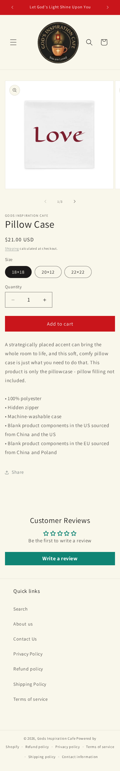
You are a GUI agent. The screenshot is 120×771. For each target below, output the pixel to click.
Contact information (80, 756)
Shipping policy (42, 756)
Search (20, 609)
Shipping (12, 248)
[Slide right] (74, 201)
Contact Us (25, 639)
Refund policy (28, 669)
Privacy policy (67, 746)
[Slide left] (45, 201)
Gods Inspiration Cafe (56, 738)
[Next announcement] (107, 7)
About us (23, 624)
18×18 (18, 272)
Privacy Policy (27, 654)
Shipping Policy (29, 684)
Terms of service (30, 699)
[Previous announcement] (12, 7)
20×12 (48, 272)
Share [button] (18, 472)
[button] (13, 42)
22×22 (78, 272)
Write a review (59, 558)
